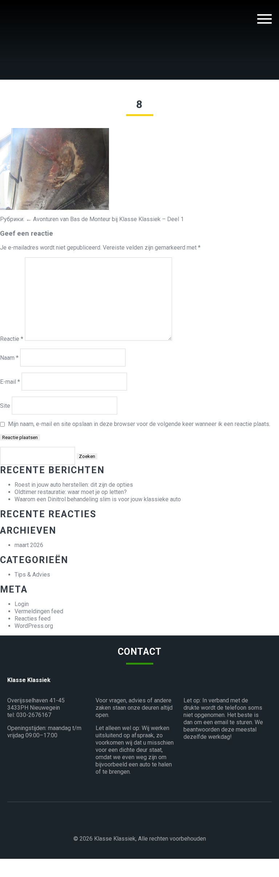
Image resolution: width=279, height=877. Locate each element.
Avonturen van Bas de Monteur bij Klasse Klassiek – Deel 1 (105, 219)
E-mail (10, 381)
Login (22, 604)
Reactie (11, 338)
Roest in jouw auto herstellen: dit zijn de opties (74, 484)
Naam (9, 357)
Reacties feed (32, 618)
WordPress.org (34, 625)
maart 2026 (29, 545)
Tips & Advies (32, 574)
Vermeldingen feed (39, 611)
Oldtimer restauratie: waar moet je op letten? (71, 492)
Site (5, 405)
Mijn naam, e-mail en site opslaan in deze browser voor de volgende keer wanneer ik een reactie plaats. (139, 423)
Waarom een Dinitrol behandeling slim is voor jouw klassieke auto (98, 499)
